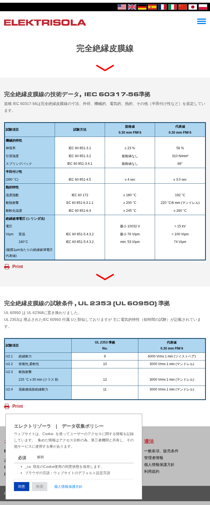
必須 (22, 457)
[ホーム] (45, 22)
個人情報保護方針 (68, 487)
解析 (40, 457)
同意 (21, 487)
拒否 (39, 487)
